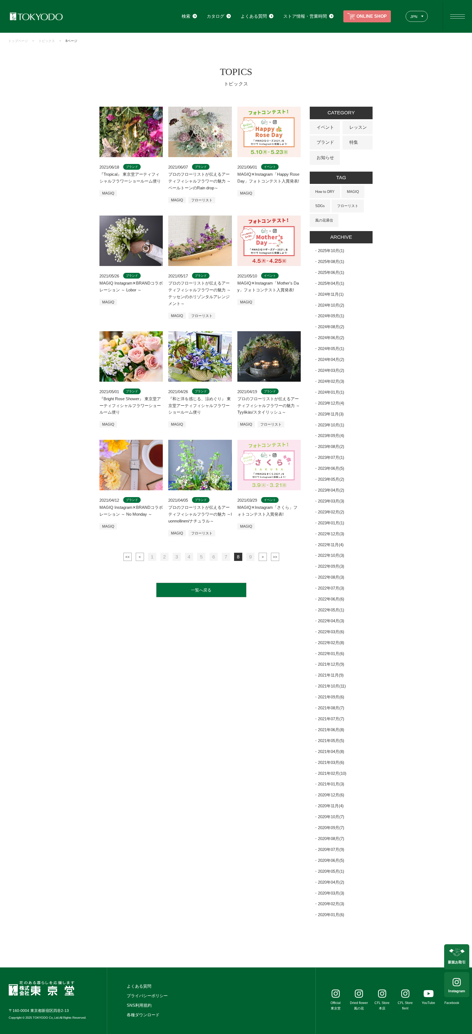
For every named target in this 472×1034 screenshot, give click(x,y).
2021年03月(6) (331, 762)
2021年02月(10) (332, 773)
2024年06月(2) (331, 337)
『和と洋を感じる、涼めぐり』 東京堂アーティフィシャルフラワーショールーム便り (199, 405)
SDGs (320, 206)
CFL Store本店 (382, 1005)
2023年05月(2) (331, 479)
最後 (275, 557)
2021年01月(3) (331, 784)
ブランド (325, 142)
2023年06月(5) (331, 468)
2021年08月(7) (331, 708)
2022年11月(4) (331, 544)
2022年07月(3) (331, 588)
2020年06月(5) (331, 860)
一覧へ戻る (201, 590)
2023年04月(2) (331, 490)
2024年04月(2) (331, 359)
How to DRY (325, 192)
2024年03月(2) (331, 370)
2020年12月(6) (331, 795)
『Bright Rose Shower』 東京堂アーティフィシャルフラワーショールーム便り (130, 405)
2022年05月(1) (331, 610)
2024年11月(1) (331, 294)
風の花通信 (324, 220)
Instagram (456, 991)
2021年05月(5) (331, 740)
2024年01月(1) (331, 392)
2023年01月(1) (331, 523)
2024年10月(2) (331, 305)
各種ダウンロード (143, 1014)
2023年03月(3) (331, 501)
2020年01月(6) (331, 914)
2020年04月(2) (331, 882)
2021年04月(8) (331, 751)
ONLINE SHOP (371, 16)
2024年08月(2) (331, 326)
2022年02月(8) (331, 642)
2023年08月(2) (331, 446)
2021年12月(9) (331, 664)
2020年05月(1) (331, 871)
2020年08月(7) (331, 838)
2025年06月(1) (331, 272)
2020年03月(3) (331, 893)
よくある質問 (139, 986)
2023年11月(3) (331, 414)
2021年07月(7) (331, 718)
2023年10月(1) (331, 425)
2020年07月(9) (331, 849)
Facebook (451, 1003)
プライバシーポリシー (147, 995)
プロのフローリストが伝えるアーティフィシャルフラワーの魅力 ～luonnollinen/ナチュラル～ (200, 514)
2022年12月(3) (331, 533)
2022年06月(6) (331, 599)
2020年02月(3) (331, 903)
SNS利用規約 (139, 1005)
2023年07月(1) (331, 457)
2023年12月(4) (331, 403)
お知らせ (325, 157)
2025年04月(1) (331, 283)
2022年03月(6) (331, 631)
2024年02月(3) (331, 381)
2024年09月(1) (331, 315)
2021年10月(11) (332, 686)
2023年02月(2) (331, 512)
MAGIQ (108, 193)
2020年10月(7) (331, 816)
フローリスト (202, 200)
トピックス (47, 41)
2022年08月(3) (331, 577)
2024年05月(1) (331, 348)
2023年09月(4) (331, 435)
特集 (353, 142)
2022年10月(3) (331, 555)
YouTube (428, 1003)
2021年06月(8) (331, 729)
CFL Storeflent (405, 1005)
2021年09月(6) (331, 697)
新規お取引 (457, 962)
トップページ (18, 41)
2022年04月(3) (331, 620)
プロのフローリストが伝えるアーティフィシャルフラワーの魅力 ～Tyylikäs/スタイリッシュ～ (268, 405)
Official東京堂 (336, 1005)
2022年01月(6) (331, 653)
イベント (325, 127)
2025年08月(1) (331, 261)
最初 (127, 557)
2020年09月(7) (331, 827)
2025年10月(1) (331, 250)
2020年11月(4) (331, 805)
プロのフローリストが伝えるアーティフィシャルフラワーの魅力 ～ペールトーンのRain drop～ (199, 181)
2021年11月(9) (331, 675)
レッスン (358, 127)
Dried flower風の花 (359, 1005)
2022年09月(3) (331, 566)
